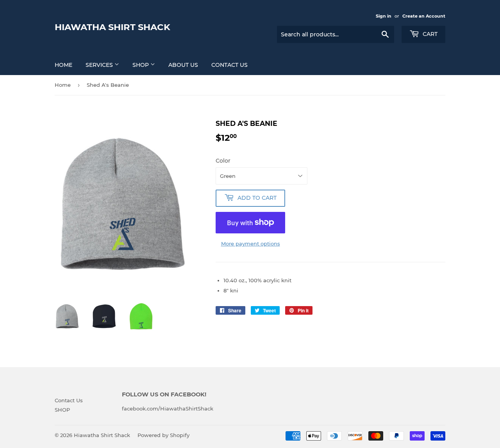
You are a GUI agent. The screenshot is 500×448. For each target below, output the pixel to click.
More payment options (250, 243)
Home (63, 64)
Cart (429, 34)
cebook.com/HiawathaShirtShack (170, 408)
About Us (183, 64)
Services (100, 64)
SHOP (141, 64)
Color (223, 160)
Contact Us (229, 64)
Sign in (383, 16)
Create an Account (423, 16)
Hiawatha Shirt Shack (112, 27)
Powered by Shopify (163, 435)
